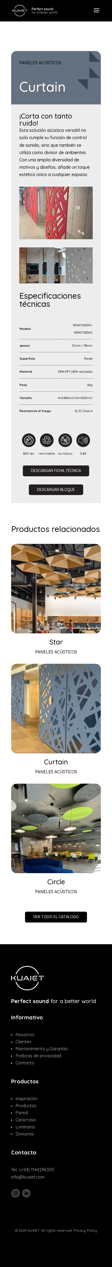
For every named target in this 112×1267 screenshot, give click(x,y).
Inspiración (26, 1098)
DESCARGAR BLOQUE (56, 489)
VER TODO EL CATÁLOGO (56, 916)
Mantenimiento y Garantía (41, 1048)
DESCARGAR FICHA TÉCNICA (56, 470)
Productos (25, 1105)
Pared (21, 1112)
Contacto (24, 1062)
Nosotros (25, 1034)
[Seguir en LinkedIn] (26, 1193)
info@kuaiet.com (28, 1177)
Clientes (23, 1041)
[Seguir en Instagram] (15, 1193)
